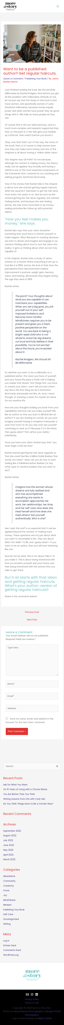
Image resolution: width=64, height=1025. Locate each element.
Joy (5, 895)
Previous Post (32, 612)
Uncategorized (11, 919)
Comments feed (12, 950)
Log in (6, 940)
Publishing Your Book (36, 78)
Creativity (8, 885)
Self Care (8, 914)
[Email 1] (27, 994)
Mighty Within (45, 1018)
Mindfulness (9, 900)
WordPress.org (10, 955)
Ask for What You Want (15, 784)
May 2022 (8, 850)
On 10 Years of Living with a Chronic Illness (25, 789)
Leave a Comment (13, 78)
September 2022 (12, 830)
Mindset (7, 904)
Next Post (32, 619)
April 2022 (8, 854)
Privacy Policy (32, 999)
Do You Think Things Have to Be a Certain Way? (28, 803)
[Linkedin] (36, 994)
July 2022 (8, 840)
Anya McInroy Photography (28, 1011)
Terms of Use (32, 1002)
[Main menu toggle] (58, 6)
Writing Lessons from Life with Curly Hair (24, 799)
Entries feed (9, 945)
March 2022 (9, 859)
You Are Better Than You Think (19, 794)
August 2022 (9, 835)
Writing (7, 923)
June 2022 (8, 845)
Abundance (9, 876)
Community (9, 881)
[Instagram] (32, 994)
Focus (6, 890)
